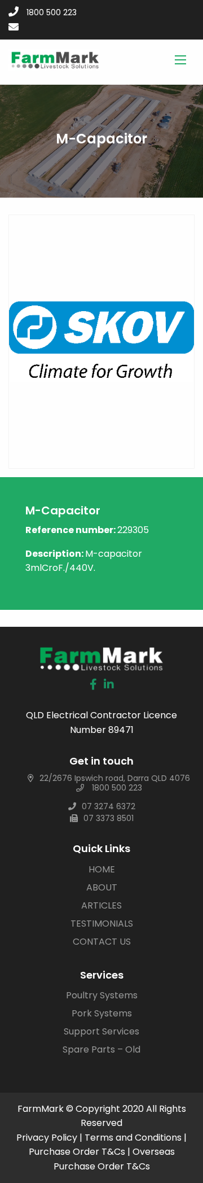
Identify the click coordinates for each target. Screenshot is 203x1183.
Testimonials (101, 923)
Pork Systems (102, 1013)
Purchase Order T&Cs (77, 1151)
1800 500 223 (52, 12)
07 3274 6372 (108, 806)
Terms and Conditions (133, 1137)
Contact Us (102, 941)
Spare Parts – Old (101, 1049)
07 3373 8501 (108, 818)
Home (102, 869)
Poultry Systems (102, 995)
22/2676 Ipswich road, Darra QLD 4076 (114, 778)
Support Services (101, 1031)
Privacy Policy (46, 1137)
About (101, 887)
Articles (101, 905)
